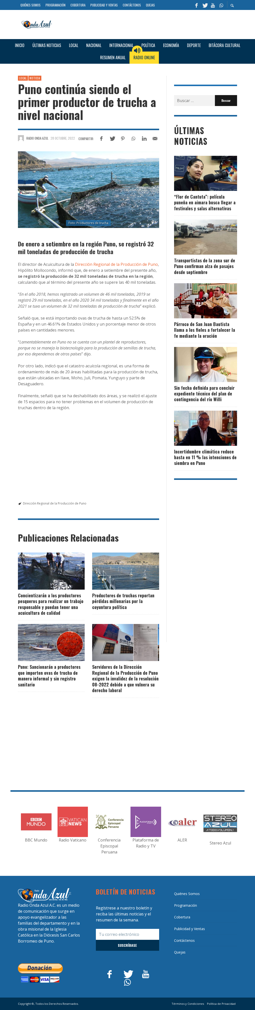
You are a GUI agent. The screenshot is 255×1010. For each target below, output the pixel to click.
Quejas (180, 952)
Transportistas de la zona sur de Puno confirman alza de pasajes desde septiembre (204, 266)
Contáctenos (184, 940)
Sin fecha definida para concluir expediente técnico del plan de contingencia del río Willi (204, 394)
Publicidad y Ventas (189, 928)
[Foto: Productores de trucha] (88, 189)
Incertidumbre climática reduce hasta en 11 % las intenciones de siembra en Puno (205, 457)
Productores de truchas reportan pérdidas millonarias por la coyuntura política (123, 601)
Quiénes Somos (187, 893)
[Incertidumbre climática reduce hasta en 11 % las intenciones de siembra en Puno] (197, 428)
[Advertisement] (146, 24)
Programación (185, 905)
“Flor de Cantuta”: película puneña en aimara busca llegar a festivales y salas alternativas (205, 202)
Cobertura (182, 917)
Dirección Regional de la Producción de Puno (116, 264)
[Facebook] (196, 5)
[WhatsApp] (221, 5)
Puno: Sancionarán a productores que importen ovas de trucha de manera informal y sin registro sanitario (49, 675)
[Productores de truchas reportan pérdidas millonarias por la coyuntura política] (117, 570)
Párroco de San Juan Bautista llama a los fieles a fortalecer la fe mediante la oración (204, 330)
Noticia (35, 78)
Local (23, 78)
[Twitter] (204, 5)
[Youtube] (213, 5)
